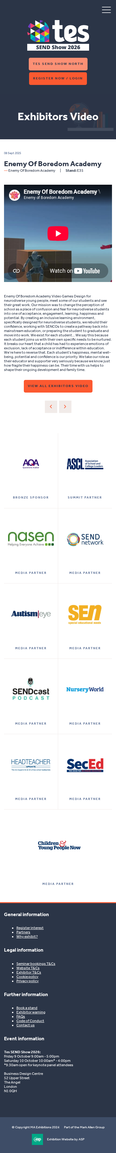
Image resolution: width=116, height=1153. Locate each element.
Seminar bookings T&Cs (35, 964)
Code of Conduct (30, 1021)
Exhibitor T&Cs (28, 972)
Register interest (30, 928)
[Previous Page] (51, 407)
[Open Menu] (106, 9)
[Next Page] (65, 407)
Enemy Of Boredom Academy (31, 170)
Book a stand (26, 1008)
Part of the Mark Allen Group (84, 1127)
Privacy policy (27, 981)
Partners (23, 932)
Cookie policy (27, 976)
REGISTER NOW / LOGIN (58, 78)
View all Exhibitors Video (58, 386)
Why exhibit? (27, 936)
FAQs (20, 1016)
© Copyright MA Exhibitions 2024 (35, 1127)
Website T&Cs (28, 968)
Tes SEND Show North (58, 64)
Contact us (25, 1025)
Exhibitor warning (30, 1012)
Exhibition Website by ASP (65, 1139)
